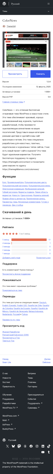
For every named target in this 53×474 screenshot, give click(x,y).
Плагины (32, 382)
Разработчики (9, 403)
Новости (15, 195)
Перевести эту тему (11, 320)
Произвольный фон (15, 182)
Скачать (40, 74)
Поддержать (35, 403)
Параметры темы (9, 202)
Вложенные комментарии (29, 202)
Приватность (8, 386)
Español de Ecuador (22, 308)
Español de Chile (35, 305)
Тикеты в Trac (8, 341)
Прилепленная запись (35, 199)
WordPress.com (10, 416)
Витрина (32, 373)
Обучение (7, 394)
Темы (4, 11)
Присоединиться (36, 394)
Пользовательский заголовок (15, 186)
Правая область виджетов (13, 199)
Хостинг (6, 382)
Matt (5, 420)
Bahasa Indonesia (36, 311)
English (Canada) (9, 305)
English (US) (22, 305)
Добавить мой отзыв (11, 258)
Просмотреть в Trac (11, 338)
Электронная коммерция (13, 189)
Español (34, 308)
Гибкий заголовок (10, 192)
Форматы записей (41, 195)
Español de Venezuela (18, 311)
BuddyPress (9, 429)
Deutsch (42, 302)
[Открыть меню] (49, 3)
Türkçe (25, 314)
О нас (5, 373)
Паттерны (32, 386)
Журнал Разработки (11, 332)
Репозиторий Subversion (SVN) (15, 335)
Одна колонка (26, 195)
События (32, 399)
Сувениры (34, 408)
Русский (16, 314)
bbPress (7, 424)
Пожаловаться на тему (12, 290)
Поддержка (8, 399)
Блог (4, 182)
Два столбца (17, 205)
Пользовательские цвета (35, 182)
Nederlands (7, 314)
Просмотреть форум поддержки (16, 274)
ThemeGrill (11, 26)
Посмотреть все (43, 258)
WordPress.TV (10, 408)
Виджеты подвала (26, 192)
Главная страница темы (12, 102)
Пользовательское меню (39, 186)
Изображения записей (34, 189)
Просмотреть (15, 74)
